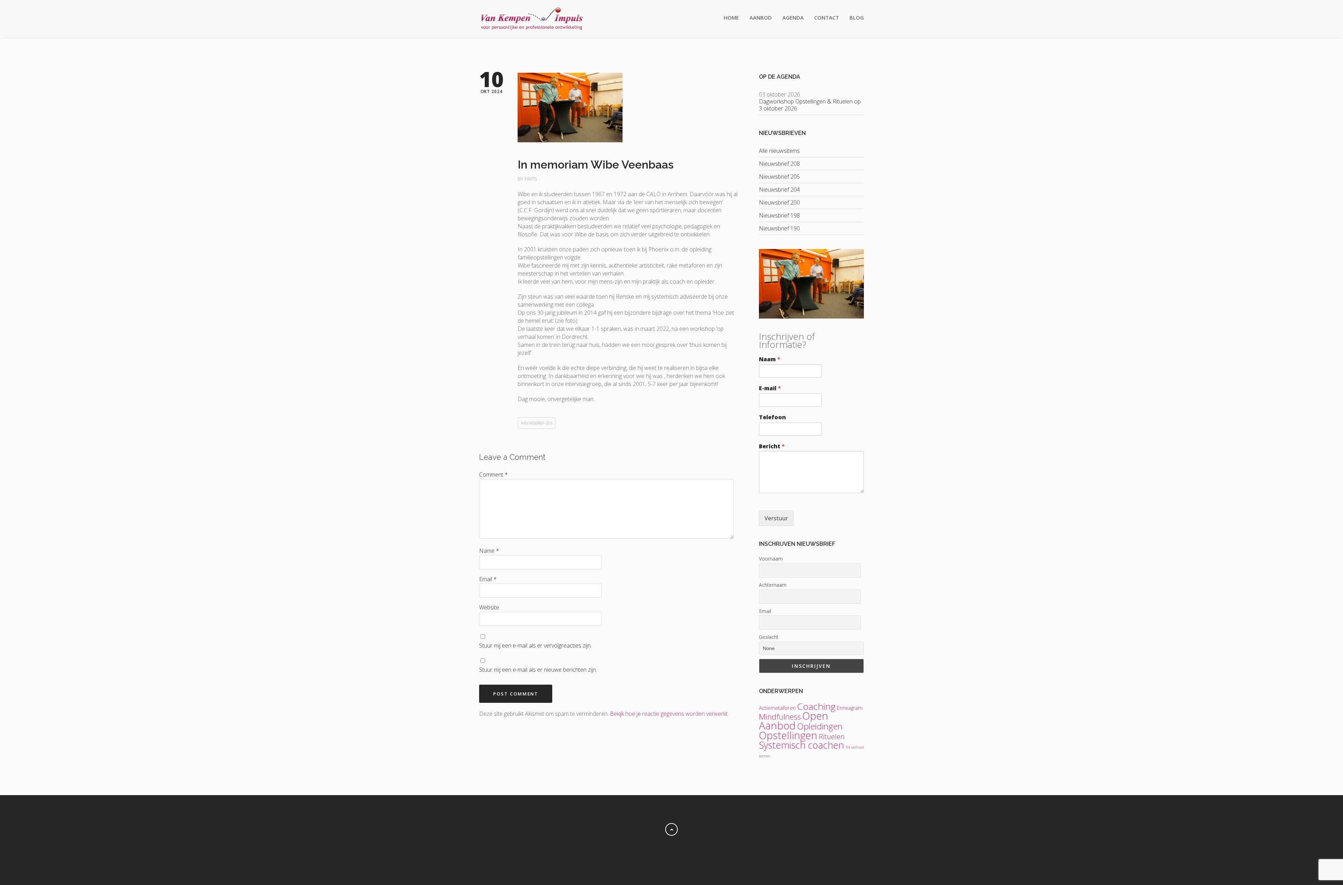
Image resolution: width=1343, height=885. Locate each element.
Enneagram (849, 708)
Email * (488, 579)
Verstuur (776, 518)
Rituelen (832, 736)
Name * (489, 551)
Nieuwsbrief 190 (779, 228)
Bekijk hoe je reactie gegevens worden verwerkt (668, 714)
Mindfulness (780, 716)
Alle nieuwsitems (779, 151)
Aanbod (760, 17)
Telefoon (772, 417)
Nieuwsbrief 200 (779, 202)
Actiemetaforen (777, 707)
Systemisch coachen (801, 745)
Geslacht (769, 637)
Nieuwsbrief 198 (779, 215)
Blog (857, 17)
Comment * (493, 474)
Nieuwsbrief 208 (779, 163)
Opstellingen (788, 735)
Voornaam (771, 558)
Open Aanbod (793, 721)
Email (765, 611)
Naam (769, 359)
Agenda (793, 17)
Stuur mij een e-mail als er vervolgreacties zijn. (535, 645)
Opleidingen (820, 726)
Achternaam (773, 584)
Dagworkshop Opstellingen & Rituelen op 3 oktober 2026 (810, 105)
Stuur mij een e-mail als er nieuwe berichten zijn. (538, 669)
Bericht (772, 446)
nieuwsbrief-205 (536, 423)
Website (489, 607)
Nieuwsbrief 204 (779, 189)
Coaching (816, 706)
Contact (826, 17)
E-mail (770, 388)
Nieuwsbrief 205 (779, 176)
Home (731, 17)
